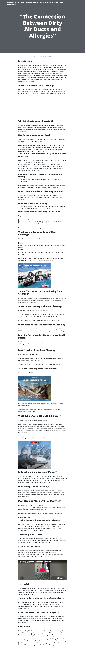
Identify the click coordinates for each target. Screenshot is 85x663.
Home (69, 3)
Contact (75, 3)
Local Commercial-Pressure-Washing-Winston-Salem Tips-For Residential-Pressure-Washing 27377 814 (35, 3)
